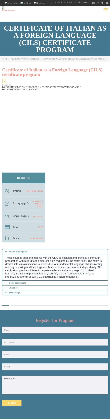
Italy (28, 191)
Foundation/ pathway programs (25, 59)
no (34, 216)
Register (23, 178)
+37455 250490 (63, 2)
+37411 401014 (81, 2)
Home (4, 59)
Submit (12, 403)
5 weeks (37, 201)
